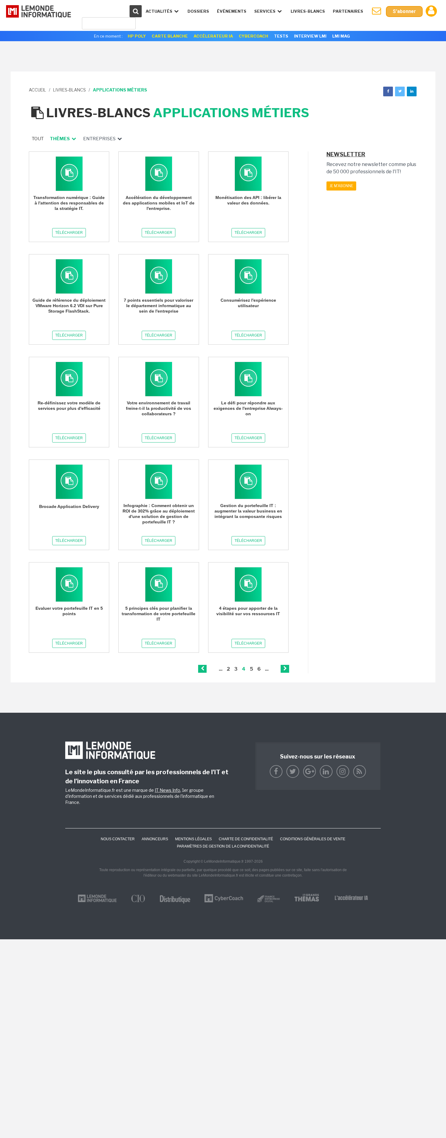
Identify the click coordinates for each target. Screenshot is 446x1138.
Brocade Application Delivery (69, 506)
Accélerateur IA (213, 36)
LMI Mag (341, 36)
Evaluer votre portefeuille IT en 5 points (69, 611)
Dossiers (198, 11)
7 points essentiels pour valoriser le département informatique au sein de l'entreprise (158, 306)
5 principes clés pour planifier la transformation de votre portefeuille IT (158, 614)
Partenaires (348, 11)
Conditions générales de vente (312, 839)
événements (231, 11)
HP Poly (137, 36)
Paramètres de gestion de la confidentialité (223, 846)
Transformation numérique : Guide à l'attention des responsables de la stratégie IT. (69, 203)
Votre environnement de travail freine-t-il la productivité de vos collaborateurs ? (158, 408)
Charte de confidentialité (246, 839)
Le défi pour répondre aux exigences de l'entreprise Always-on (248, 408)
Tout (38, 138)
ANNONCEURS (155, 839)
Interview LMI (310, 36)
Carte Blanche (170, 36)
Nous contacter (118, 839)
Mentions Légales (193, 839)
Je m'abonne (341, 186)
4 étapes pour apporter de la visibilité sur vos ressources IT (248, 611)
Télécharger (69, 233)
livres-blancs (69, 89)
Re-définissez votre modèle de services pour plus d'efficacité (69, 405)
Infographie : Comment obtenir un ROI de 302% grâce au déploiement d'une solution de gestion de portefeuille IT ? (159, 514)
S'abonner (404, 11)
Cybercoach (253, 36)
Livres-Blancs (308, 11)
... (220, 669)
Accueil (37, 89)
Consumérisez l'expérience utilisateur (248, 303)
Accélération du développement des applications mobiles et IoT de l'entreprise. (158, 203)
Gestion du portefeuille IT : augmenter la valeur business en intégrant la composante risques (248, 511)
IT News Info (167, 790)
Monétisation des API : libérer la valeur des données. (248, 200)
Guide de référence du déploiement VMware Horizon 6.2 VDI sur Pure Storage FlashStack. (69, 306)
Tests (281, 36)
